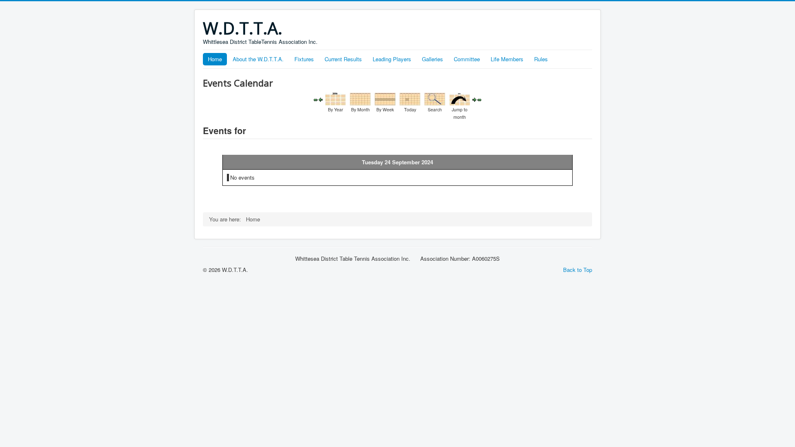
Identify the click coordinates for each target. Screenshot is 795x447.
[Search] (434, 98)
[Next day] (474, 99)
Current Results (343, 59)
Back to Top (577, 270)
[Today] (410, 98)
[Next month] (479, 99)
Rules (541, 59)
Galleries (432, 59)
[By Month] (360, 98)
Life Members (507, 59)
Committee (467, 59)
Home (215, 59)
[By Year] (335, 98)
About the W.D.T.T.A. (258, 59)
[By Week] (385, 98)
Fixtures (304, 59)
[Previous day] (320, 99)
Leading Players (392, 59)
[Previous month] (315, 99)
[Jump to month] (459, 98)
